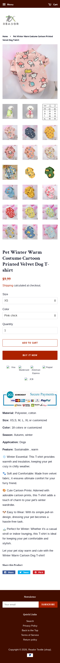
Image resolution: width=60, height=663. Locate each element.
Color (5, 309)
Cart (55, 4)
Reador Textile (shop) (39, 649)
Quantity (7, 324)
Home (5, 36)
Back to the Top (30, 630)
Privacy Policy (30, 625)
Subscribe (48, 604)
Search (30, 621)
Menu (10, 4)
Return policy (30, 639)
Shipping (7, 285)
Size (5, 294)
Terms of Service (30, 635)
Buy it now (30, 355)
